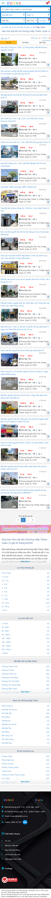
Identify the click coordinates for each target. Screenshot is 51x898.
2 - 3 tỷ (25, 588)
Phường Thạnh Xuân (25, 666)
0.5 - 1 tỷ (25, 580)
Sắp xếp (4, 38)
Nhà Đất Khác (25, 743)
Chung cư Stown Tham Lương (25, 775)
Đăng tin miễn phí (11, 845)
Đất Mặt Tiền (25, 728)
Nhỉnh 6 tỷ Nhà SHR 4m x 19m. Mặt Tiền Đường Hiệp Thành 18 (25, 142)
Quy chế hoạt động (12, 850)
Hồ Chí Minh (18, 27)
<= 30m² (25, 623)
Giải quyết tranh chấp (13, 859)
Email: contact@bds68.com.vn (16, 816)
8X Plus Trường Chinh (25, 767)
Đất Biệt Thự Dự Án (25, 724)
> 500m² (25, 653)
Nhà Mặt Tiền (7, 15)
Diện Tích (30, 20)
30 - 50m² (25, 627)
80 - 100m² (25, 635)
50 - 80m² (25, 631)
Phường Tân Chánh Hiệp (25, 685)
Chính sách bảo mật (12, 854)
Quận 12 (30, 15)
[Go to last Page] (32, 520)
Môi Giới (42, 42)
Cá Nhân (25, 42)
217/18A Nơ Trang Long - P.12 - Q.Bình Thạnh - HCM (25, 812)
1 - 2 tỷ (25, 584)
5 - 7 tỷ (25, 595)
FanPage (8, 869)
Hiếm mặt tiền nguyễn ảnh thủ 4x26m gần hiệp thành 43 (22, 350)
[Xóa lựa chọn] (23, 14)
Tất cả (46, 38)
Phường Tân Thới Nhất (25, 681)
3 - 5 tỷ (25, 592)
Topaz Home (25, 771)
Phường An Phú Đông (25, 677)
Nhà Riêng (25, 717)
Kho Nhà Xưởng (25, 739)
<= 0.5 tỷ (25, 577)
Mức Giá (5, 20)
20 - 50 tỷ (25, 606)
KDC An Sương (25, 764)
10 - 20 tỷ (25, 603)
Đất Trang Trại (25, 736)
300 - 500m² (25, 649)
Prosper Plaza (25, 756)
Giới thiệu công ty (12, 834)
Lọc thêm (42, 20)
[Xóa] (48, 9)
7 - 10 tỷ (25, 599)
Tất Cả (8, 42)
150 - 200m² (25, 642)
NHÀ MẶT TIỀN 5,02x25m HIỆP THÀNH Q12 (19, 187)
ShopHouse (25, 721)
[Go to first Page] (18, 520)
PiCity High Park (25, 760)
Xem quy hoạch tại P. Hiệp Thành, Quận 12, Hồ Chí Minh (25, 529)
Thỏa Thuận (25, 573)
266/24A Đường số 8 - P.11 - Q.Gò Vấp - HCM (22, 807)
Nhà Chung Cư (25, 706)
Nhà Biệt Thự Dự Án (25, 710)
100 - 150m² (25, 638)
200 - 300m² (25, 646)
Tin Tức (8, 841)
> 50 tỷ (25, 610)
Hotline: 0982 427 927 (13, 822)
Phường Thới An (25, 670)
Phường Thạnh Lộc (25, 674)
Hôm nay (35, 38)
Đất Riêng (25, 732)
